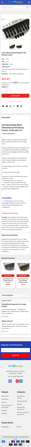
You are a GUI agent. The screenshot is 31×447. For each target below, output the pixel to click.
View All (18, 427)
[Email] (6, 106)
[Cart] (29, 2)
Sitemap (4, 413)
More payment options (15, 101)
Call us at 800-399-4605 (15, 376)
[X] (14, 106)
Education (5, 399)
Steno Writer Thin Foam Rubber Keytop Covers (23, 280)
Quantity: (5, 87)
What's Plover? (7, 321)
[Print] (10, 106)
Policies (4, 402)
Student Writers (22, 401)
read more (5, 316)
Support (4, 410)
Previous (26, 258)
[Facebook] (3, 106)
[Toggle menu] (2, 2)
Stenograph (5, 427)
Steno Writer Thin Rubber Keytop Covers (8, 280)
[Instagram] (20, 381)
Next (28, 258)
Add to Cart (8, 275)
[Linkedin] (17, 106)
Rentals (19, 404)
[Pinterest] (21, 106)
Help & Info (5, 396)
